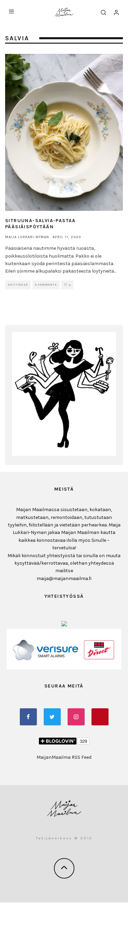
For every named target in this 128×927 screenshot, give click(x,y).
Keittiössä (18, 284)
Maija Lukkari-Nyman (27, 237)
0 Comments (46, 284)
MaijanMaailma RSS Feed (64, 757)
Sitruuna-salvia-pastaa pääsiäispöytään (40, 224)
